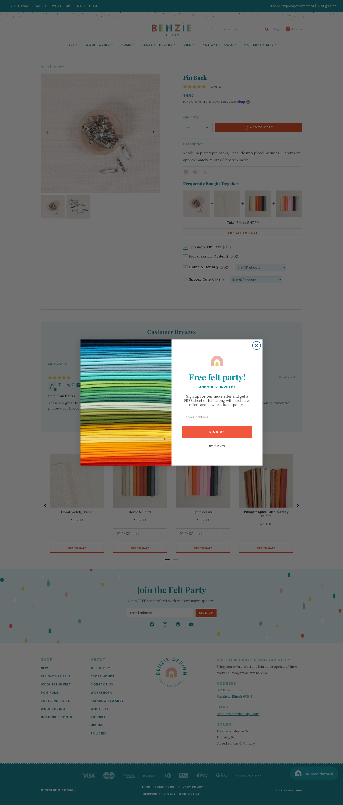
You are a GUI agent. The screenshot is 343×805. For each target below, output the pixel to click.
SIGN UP (217, 432)
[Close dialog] (256, 345)
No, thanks (217, 446)
